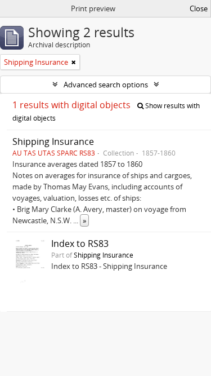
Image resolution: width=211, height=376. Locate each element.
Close (199, 8)
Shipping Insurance (53, 141)
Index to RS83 (80, 243)
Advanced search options (106, 84)
